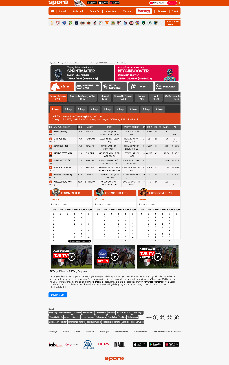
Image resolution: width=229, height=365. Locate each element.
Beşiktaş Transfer (94, 322)
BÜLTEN (65, 87)
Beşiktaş (122, 317)
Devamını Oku (58, 295)
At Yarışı (162, 11)
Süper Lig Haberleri (72, 317)
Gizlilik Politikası (140, 331)
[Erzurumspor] (155, 23)
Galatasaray (101, 317)
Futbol (62, 11)
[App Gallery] (172, 346)
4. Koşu (94, 109)
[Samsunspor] (58, 23)
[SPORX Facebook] (156, 318)
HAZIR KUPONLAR (115, 86)
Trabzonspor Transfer (111, 322)
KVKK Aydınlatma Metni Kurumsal (166, 331)
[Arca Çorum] (131, 23)
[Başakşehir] (76, 23)
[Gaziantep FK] (119, 23)
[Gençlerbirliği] (88, 23)
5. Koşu (107, 109)
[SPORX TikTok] (176, 318)
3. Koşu (81, 109)
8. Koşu (146, 109)
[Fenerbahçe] (82, 23)
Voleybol (127, 11)
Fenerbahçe (112, 317)
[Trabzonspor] (125, 23)
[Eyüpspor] (137, 23)
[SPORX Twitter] (169, 318)
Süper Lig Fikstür (56, 317)
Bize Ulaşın (53, 331)
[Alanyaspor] (113, 23)
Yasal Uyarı (104, 331)
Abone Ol (172, 3)
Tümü (175, 11)
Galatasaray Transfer (58, 322)
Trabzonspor (132, 317)
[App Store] (140, 346)
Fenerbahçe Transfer (76, 322)
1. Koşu (55, 109)
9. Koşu (159, 109)
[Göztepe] (107, 23)
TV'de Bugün (138, 313)
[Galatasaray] (52, 23)
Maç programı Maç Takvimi (60, 313)
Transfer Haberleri (123, 313)
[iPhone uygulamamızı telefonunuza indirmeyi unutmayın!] (102, 4)
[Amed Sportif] (70, 23)
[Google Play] (156, 346)
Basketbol (77, 11)
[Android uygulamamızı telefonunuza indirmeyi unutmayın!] (91, 4)
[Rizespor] (101, 23)
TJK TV (142, 87)
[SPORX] (114, 359)
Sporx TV (94, 11)
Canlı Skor (111, 11)
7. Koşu (133, 109)
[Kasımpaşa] (64, 23)
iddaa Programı (88, 317)
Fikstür (170, 24)
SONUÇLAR (169, 87)
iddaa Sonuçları (137, 322)
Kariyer (77, 331)
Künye (66, 331)
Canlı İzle (125, 322)
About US (90, 331)
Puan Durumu (173, 21)
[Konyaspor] (149, 23)
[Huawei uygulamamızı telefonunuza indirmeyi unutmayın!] (113, 4)
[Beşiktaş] (95, 23)
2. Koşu (68, 109)
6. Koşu (120, 109)
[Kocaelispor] (143, 23)
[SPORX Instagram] (163, 318)
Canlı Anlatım (101, 313)
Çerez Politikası (121, 331)
